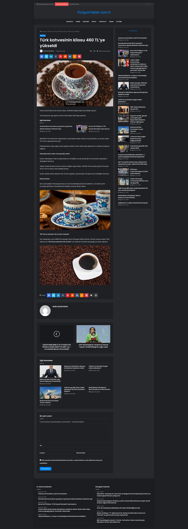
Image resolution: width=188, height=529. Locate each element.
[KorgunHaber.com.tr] (94, 12)
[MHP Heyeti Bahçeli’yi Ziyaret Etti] (123, 109)
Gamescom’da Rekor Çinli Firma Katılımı (132, 38)
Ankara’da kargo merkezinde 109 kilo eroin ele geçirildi (139, 181)
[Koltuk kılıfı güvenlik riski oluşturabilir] (123, 148)
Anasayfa (69, 21)
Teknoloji (102, 21)
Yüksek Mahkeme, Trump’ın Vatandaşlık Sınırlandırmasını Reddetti (132, 77)
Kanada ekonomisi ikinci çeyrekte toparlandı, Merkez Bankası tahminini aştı (133, 44)
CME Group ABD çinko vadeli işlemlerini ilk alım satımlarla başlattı (74, 389)
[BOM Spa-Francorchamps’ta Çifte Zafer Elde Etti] (123, 172)
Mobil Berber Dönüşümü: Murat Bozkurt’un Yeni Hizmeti (99, 388)
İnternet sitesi (80, 453)
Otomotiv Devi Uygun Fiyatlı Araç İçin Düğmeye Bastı (138, 139)
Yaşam (111, 21)
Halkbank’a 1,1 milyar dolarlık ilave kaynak (133, 203)
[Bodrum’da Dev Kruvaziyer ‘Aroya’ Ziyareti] (50, 393)
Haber (78, 21)
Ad (41, 445)
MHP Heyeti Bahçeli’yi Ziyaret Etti (138, 108)
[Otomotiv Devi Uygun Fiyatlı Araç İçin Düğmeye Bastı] (123, 139)
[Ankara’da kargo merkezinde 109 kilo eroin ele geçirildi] (123, 181)
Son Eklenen (133, 31)
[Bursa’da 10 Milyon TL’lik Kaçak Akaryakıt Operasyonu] (81, 128)
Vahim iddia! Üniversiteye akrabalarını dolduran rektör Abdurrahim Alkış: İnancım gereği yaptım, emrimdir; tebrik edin (139, 65)
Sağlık (94, 21)
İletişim (119, 21)
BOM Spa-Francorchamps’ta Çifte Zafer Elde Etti (139, 171)
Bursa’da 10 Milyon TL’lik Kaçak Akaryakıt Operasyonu (86, 4)
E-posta (43, 453)
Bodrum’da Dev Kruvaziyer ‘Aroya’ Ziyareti (49, 401)
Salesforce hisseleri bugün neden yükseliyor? (98, 367)
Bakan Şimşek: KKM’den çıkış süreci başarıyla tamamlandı (50, 380)
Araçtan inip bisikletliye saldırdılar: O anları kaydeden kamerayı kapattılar (131, 156)
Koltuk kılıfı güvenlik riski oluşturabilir (139, 147)
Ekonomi (86, 21)
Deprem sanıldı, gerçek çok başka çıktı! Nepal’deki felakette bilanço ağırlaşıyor (138, 119)
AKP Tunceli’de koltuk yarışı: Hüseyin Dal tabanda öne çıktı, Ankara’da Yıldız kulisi (132, 163)
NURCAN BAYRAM (48, 51)
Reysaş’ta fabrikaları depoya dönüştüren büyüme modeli (74, 367)
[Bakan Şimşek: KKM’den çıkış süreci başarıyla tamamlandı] (50, 371)
